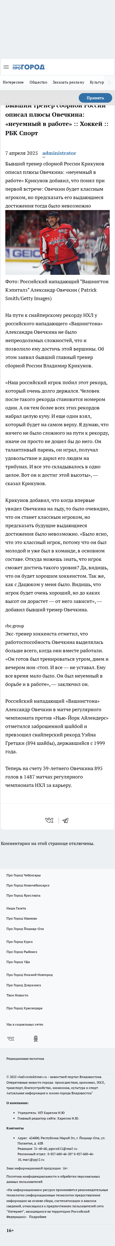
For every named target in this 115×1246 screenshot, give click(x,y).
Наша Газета (16, 908)
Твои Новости (17, 995)
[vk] (50, 820)
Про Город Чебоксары (23, 875)
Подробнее (37, 1217)
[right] (109, 82)
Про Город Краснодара (24, 1008)
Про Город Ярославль (23, 895)
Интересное (13, 82)
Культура (98, 82)
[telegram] (67, 820)
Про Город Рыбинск (21, 952)
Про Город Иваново (21, 918)
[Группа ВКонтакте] (10, 1038)
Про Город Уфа (18, 962)
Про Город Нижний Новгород (29, 975)
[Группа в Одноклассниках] (36, 1038)
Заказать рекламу (68, 82)
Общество (38, 82)
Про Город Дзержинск (23, 985)
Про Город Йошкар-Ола (25, 929)
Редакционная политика (25, 1058)
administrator (59, 153)
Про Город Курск (19, 941)
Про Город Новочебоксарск (27, 885)
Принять (95, 97)
